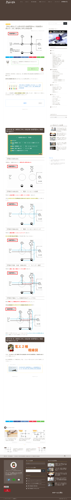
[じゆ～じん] (10, 3)
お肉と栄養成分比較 (56, 104)
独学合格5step (55, 71)
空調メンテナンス (42, 1)
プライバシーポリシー (8, 498)
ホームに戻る (58, 492)
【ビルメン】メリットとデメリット (34, 480)
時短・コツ (55, 82)
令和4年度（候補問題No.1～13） (59, 79)
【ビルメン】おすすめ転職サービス (34, 483)
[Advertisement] (35, 12)
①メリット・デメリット (57, 54)
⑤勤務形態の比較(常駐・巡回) (58, 60)
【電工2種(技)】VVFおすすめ (33, 488)
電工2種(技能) (33, 1)
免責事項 (14, 498)
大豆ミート (50, 1)
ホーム (21, 1)
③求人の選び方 (56, 57)
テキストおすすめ (56, 72)
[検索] (65, 23)
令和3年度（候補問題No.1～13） (59, 80)
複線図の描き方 (56, 76)
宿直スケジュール (56, 65)
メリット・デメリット (57, 86)
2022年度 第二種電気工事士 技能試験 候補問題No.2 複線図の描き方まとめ (58, 164)
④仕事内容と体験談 (56, 58)
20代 (54, 90)
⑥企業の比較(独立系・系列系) (58, 61)
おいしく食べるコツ (56, 100)
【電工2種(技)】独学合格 (32, 485)
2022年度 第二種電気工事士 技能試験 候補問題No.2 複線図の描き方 (58, 160)
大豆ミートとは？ (56, 96)
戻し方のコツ (55, 101)
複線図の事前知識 (56, 75)
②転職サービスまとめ (57, 56)
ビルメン (27, 1)
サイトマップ (57, 1)
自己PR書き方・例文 (57, 64)
